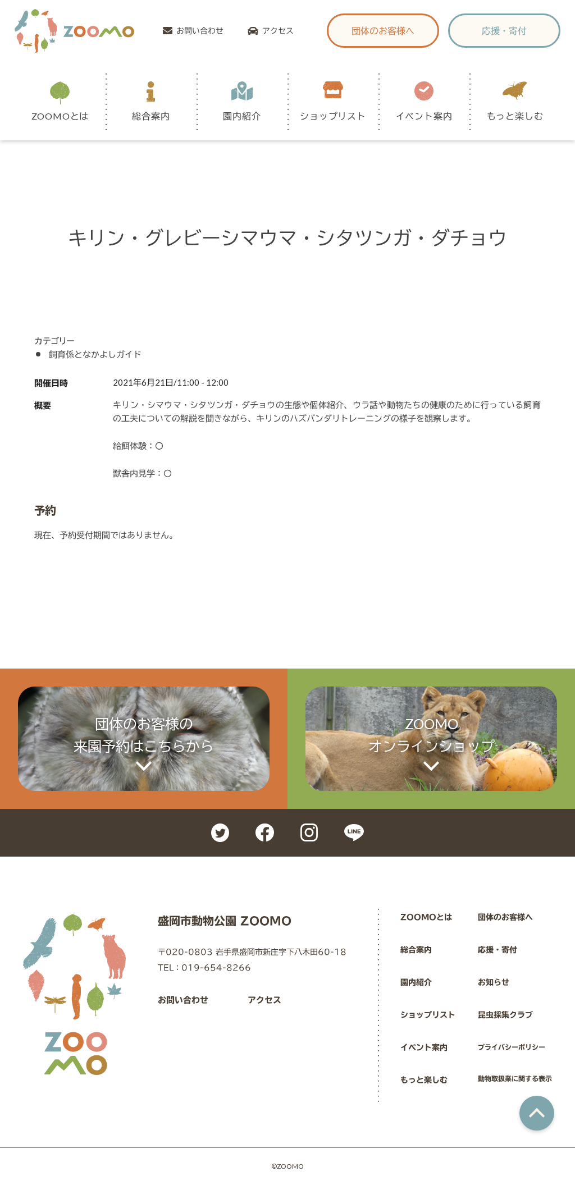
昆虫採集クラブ (505, 1015)
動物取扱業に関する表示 (515, 1078)
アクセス (278, 30)
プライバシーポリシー (511, 1047)
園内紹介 (416, 982)
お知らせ (493, 982)
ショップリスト (427, 1015)
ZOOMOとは (426, 917)
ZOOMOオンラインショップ (431, 734)
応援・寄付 (504, 30)
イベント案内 (424, 1047)
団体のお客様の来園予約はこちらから (144, 734)
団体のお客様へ (383, 30)
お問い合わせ (199, 30)
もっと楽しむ (424, 1080)
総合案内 (416, 950)
